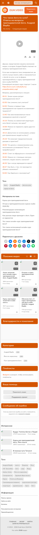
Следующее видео (20, 29)
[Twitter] (28, 241)
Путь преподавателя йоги (12, 361)
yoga (22, 469)
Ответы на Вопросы (16, 479)
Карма (5, 479)
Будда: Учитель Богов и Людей (25, 432)
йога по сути (27, 185)
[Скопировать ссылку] (6, 241)
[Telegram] (19, 241)
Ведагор (25, 465)
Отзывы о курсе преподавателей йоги (28, 274)
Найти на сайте (6, 501)
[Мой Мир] (24, 241)
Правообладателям (7, 512)
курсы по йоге (9, 189)
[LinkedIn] (10, 246)
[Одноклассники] (15, 241)
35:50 (4, 157)
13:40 (4, 115)
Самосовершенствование (11, 482)
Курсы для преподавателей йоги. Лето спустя (23, 441)
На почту (6, 29)
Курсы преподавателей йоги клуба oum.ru (9, 301)
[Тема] (8, 3)
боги (33, 486)
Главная (12, 522)
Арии (27, 486)
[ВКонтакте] (10, 241)
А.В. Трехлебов (8, 469)
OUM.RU (29, 527)
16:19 (4, 121)
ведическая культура (29, 482)
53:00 (4, 173)
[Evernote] (33, 246)
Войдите (6, 375)
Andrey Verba (7, 472)
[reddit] (15, 246)
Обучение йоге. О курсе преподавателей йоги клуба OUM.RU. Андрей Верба (29, 302)
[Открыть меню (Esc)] (2, 3)
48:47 (4, 167)
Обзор (21, 522)
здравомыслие (18, 486)
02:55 (4, 102)
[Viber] (24, 246)
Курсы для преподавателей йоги (15, 200)
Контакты (4, 504)
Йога (32, 465)
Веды (29, 469)
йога (5, 185)
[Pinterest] (6, 246)
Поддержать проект (19, 397)
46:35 (4, 163)
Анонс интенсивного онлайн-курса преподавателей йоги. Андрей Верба (10, 275)
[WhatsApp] (19, 246)
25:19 (4, 139)
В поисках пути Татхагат (22, 451)
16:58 (4, 127)
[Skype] (28, 246)
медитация (6, 486)
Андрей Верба (15, 185)
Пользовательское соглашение (11, 509)
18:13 (4, 133)
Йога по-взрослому (10, 356)
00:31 (4, 96)
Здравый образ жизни (22, 476)
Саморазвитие (7, 476)
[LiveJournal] (33, 241)
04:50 (4, 106)
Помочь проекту (6, 498)
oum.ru (17, 465)
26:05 (4, 145)
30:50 (4, 153)
